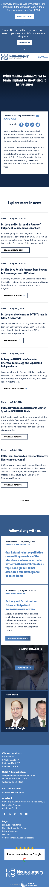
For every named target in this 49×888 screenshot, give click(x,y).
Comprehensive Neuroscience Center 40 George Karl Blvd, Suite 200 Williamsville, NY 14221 (19, 778)
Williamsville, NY (11, 759)
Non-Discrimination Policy (14, 828)
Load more (24, 500)
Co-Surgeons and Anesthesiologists (18, 837)
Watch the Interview (14, 388)
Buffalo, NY (9, 756)
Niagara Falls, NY (11, 766)
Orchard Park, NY (12, 763)
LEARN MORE (24, 42)
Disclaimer (7, 834)
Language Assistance (11, 824)
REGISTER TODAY (24, 16)
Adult (11, 788)
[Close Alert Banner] (24, 23)
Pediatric (13, 792)
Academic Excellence (11, 808)
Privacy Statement (10, 831)
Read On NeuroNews (14, 250)
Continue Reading (13, 295)
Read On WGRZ (10, 340)
